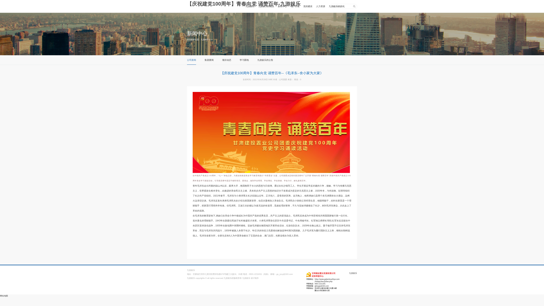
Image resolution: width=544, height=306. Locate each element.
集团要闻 (209, 60)
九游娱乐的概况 (266, 6)
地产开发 (295, 6)
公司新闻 (191, 60)
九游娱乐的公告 (265, 60)
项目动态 (226, 60)
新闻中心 (282, 6)
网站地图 (4, 296)
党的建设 (307, 6)
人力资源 (320, 6)
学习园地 (244, 60)
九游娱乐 (250, 6)
